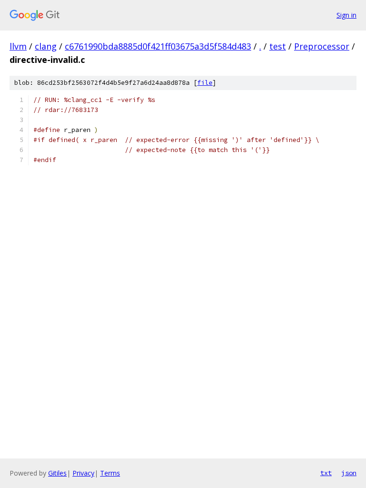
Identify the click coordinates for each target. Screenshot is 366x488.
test (277, 46)
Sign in (346, 15)
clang (46, 46)
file (205, 83)
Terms (110, 473)
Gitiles (57, 473)
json (348, 472)
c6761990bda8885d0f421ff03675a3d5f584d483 (158, 46)
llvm (18, 46)
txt (326, 472)
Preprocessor (321, 46)
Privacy (83, 473)
